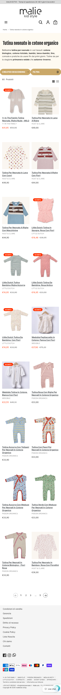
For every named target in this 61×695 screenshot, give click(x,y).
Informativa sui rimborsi (35, 682)
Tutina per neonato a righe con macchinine (15, 229)
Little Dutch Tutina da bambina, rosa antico (42, 283)
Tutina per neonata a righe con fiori (45, 174)
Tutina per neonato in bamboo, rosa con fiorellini (45, 563)
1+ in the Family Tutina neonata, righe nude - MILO (15, 119)
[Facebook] (4, 655)
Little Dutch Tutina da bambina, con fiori (12, 338)
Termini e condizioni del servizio (14, 682)
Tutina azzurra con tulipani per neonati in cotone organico (15, 450)
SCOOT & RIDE (39, 680)
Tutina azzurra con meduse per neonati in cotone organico (15, 507)
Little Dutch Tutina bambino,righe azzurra (13, 283)
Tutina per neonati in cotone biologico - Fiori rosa (13, 565)
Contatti (6, 646)
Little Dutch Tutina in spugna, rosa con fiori (43, 229)
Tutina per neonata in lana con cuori (15, 174)
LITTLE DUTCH (8, 680)
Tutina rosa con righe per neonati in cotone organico (45, 393)
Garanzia (7, 613)
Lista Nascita (9, 636)
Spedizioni (7, 618)
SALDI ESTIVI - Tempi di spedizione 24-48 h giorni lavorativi (30, 2)
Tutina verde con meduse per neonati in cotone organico (44, 507)
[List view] (57, 81)
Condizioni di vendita (12, 609)
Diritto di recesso (10, 622)
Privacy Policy (9, 627)
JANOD (29, 680)
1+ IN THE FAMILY (9, 677)
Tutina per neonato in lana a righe (44, 119)
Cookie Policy (9, 632)
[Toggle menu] (6, 22)
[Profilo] (48, 21)
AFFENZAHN (51, 680)
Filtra (36, 72)
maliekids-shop (21, 688)
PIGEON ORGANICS (34, 677)
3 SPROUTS (20, 680)
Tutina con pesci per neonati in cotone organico (45, 448)
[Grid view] (53, 81)
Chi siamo (7, 641)
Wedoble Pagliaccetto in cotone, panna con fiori (43, 338)
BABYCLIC (21, 677)
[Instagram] (9, 655)
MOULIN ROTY (49, 677)
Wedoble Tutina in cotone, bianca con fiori (15, 393)
